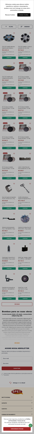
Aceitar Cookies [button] (23, 14)
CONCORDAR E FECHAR (17, 429)
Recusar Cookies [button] (10, 14)
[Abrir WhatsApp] (29, 429)
